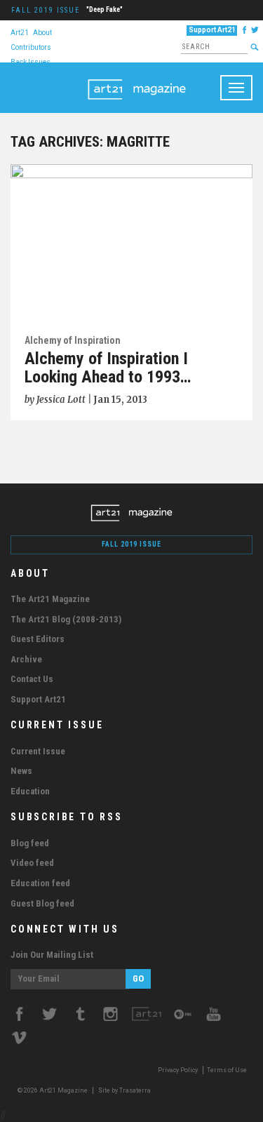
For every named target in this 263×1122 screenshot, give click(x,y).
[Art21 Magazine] (137, 80)
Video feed (32, 862)
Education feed (40, 883)
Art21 (20, 32)
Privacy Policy (178, 1070)
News (21, 771)
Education (30, 791)
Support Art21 (212, 30)
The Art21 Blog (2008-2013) (66, 619)
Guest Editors (38, 639)
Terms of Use (227, 1070)
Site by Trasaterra (124, 1090)
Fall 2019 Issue (45, 10)
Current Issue (38, 751)
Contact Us (32, 679)
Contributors (31, 47)
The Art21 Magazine (50, 599)
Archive (26, 659)
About (42, 32)
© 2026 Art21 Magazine (53, 1090)
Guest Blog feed (42, 903)
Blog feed (30, 843)
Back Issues (30, 61)
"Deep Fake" (104, 9)
